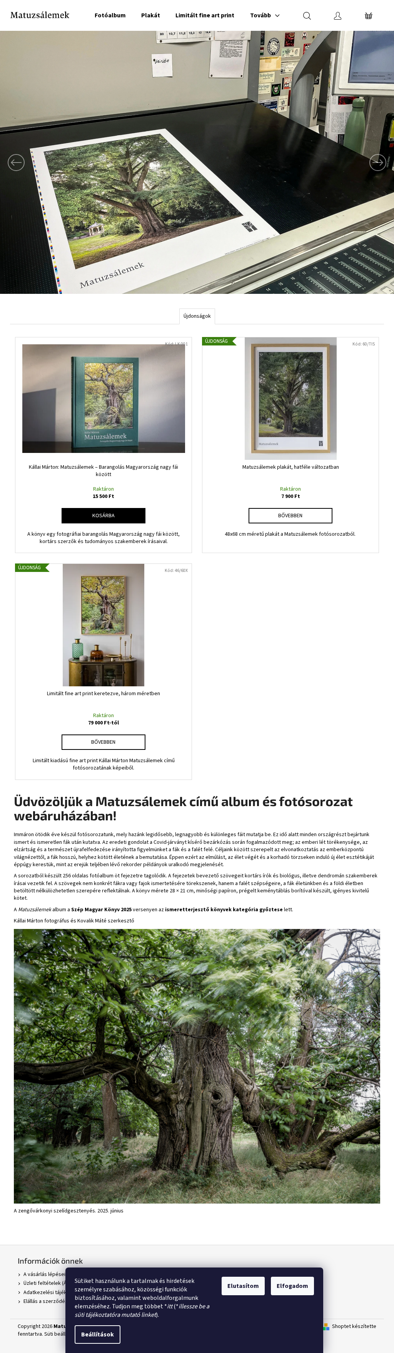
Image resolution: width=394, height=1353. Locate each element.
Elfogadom (292, 1286)
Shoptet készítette (354, 1326)
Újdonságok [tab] (197, 316)
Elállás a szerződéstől (48, 1301)
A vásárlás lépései (44, 1274)
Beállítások (97, 1334)
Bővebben (290, 516)
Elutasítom (243, 1286)
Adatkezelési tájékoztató (52, 1292)
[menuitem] (110, 15)
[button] (29, 162)
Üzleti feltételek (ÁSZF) (50, 1283)
